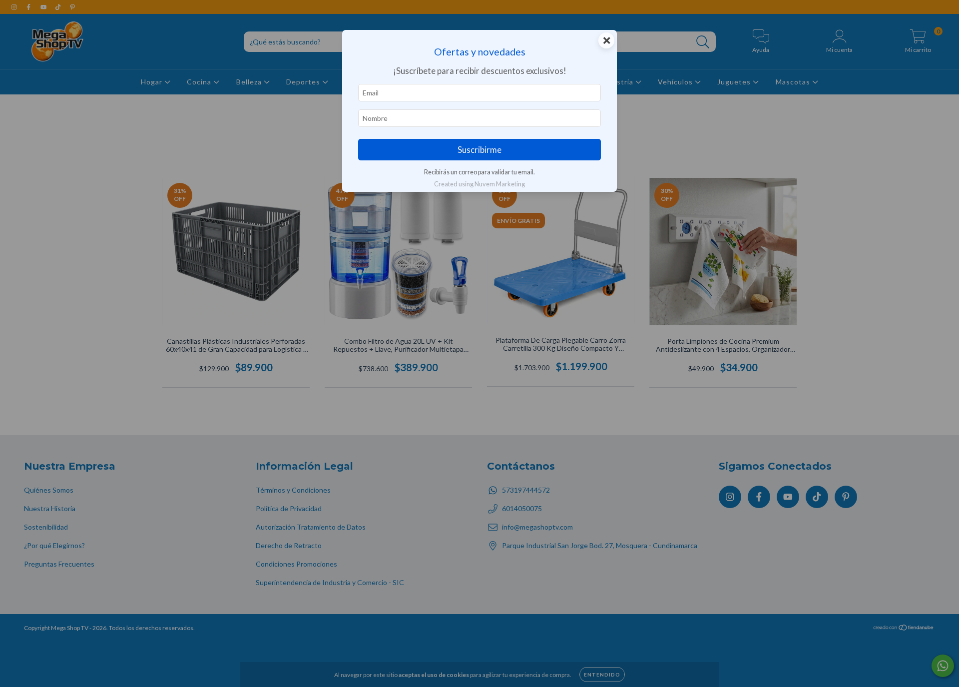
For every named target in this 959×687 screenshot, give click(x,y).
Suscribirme (479, 149)
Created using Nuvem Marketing (479, 184)
